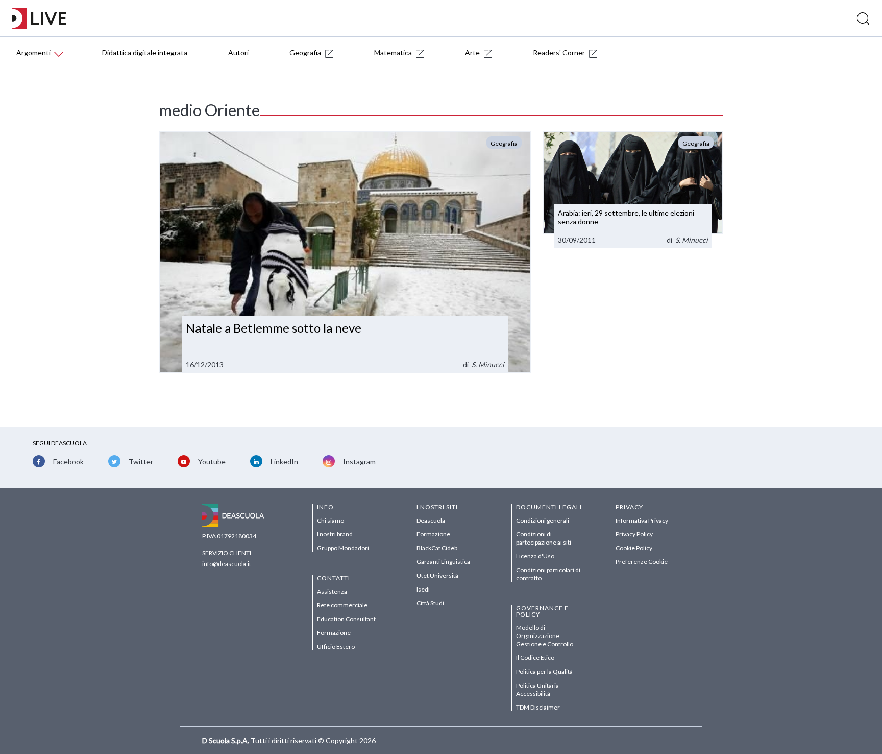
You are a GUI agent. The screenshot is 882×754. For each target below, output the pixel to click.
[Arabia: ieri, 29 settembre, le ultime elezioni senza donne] (633, 189)
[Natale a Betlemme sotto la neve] (345, 252)
